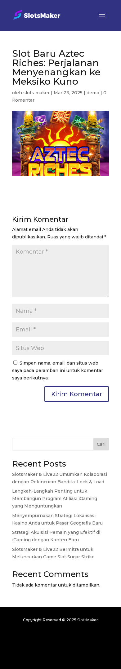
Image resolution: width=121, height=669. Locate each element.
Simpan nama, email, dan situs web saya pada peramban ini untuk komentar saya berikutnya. (57, 370)
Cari (101, 444)
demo (93, 92)
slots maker (36, 92)
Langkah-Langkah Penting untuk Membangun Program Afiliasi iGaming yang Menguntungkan (54, 498)
